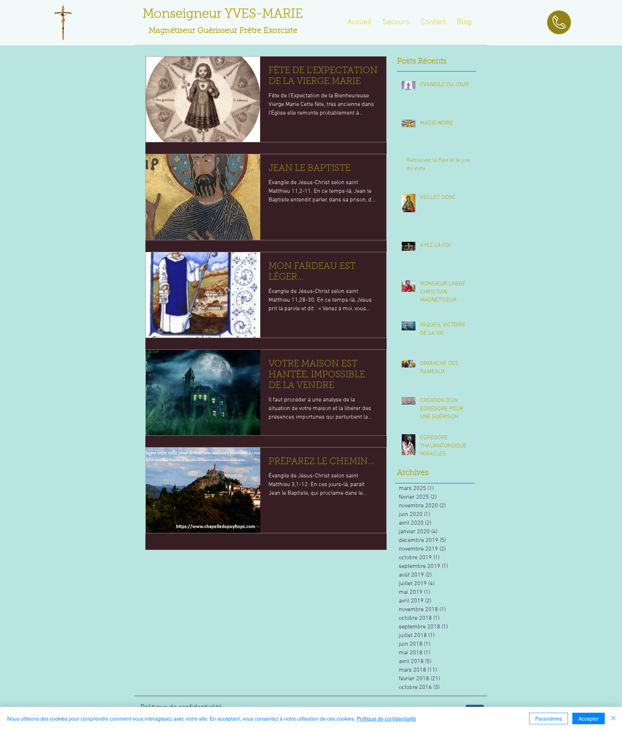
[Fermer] (613, 718)
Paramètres (548, 718)
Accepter (588, 718)
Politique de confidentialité (386, 718)
